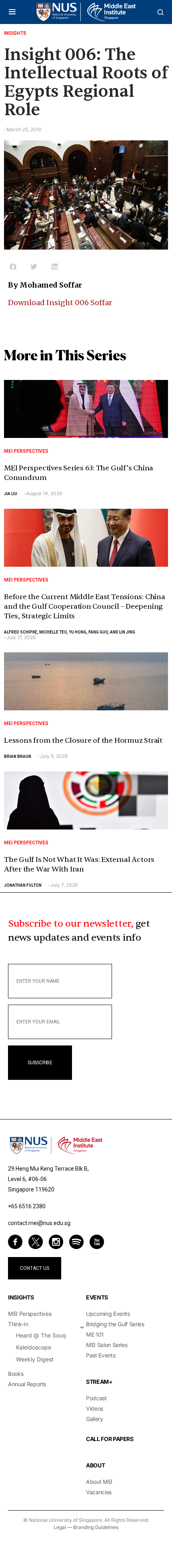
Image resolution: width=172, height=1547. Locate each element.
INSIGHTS (21, 1297)
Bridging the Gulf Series (115, 1324)
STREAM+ (99, 1381)
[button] (12, 12)
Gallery (94, 1418)
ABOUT (95, 1465)
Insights (15, 33)
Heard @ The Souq (41, 1335)
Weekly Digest (35, 1359)
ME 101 (95, 1334)
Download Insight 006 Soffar (60, 302)
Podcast (96, 1398)
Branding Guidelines (95, 1527)
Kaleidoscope (33, 1347)
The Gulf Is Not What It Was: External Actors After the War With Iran (79, 864)
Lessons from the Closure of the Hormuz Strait (83, 740)
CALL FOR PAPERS (110, 1438)
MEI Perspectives (26, 451)
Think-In (18, 1324)
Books (15, 1373)
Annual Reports (27, 1384)
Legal (60, 1527)
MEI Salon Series (106, 1344)
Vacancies (99, 1492)
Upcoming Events (108, 1313)
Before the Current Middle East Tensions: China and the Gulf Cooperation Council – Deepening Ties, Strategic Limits (84, 606)
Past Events (100, 1355)
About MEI (99, 1481)
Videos (94, 1408)
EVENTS (97, 1297)
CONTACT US (34, 1268)
